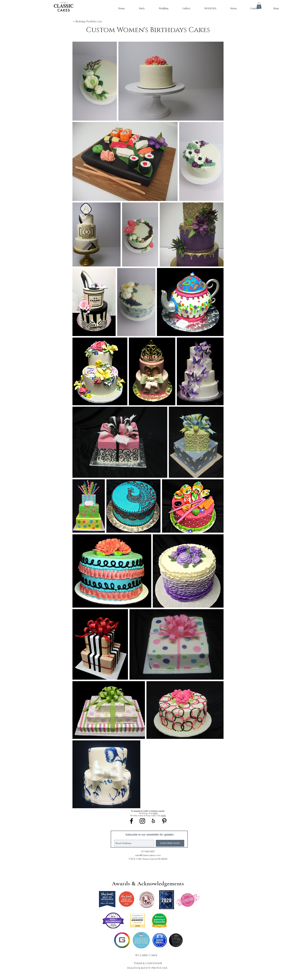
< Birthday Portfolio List (87, 21)
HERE (155, 813)
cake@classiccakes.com (148, 855)
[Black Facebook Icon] (131, 821)
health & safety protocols (147, 968)
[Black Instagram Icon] (142, 821)
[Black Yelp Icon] (153, 821)
